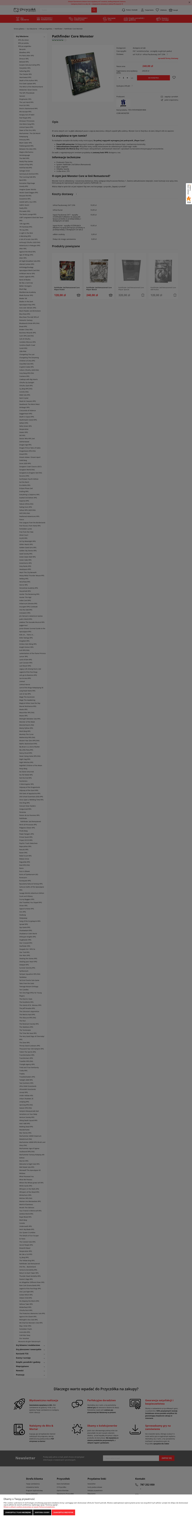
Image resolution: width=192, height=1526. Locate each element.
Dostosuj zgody (42, 1512)
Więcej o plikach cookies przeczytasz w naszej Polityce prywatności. (29, 1507)
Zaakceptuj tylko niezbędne (18, 1512)
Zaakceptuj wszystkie (63, 1512)
